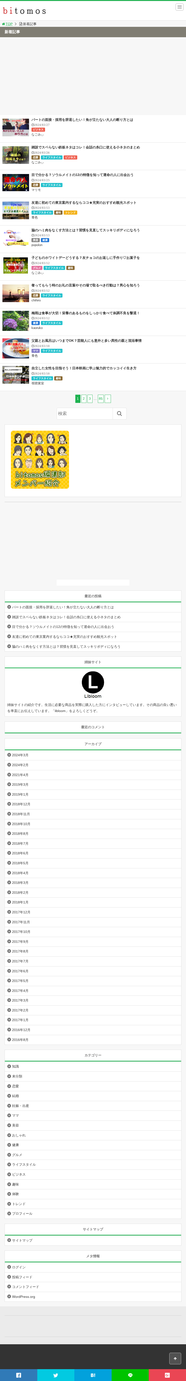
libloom (60, 711)
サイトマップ (22, 1240)
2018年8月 (20, 834)
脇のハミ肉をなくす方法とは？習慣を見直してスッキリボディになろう (85, 230)
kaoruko (37, 328)
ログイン (19, 1267)
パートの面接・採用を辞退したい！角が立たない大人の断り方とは (82, 120)
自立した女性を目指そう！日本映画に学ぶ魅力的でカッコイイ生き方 (84, 368)
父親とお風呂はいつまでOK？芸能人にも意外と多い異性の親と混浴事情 (86, 340)
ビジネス (38, 129)
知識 (15, 1066)
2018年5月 (20, 863)
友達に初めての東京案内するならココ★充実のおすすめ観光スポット (84, 202)
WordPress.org (23, 1297)
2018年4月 (20, 873)
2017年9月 (20, 942)
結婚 (15, 1096)
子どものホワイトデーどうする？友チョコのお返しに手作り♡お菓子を (85, 258)
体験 (15, 1194)
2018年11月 (21, 814)
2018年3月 (20, 883)
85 (101, 398)
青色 (34, 217)
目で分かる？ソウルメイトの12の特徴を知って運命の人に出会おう (82, 175)
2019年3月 (20, 784)
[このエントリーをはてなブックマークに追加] (93, 1375)
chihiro (36, 300)
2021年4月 (20, 775)
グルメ (37, 267)
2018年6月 (20, 853)
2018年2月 (20, 892)
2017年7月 (20, 961)
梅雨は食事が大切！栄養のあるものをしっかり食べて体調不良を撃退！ (85, 313)
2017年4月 (20, 991)
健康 (45, 240)
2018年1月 (20, 902)
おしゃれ (19, 1135)
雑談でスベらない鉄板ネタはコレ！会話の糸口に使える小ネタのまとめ (85, 147)
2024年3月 (20, 755)
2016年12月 (21, 1030)
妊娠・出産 (20, 1106)
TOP (9, 24)
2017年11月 (21, 922)
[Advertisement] (93, 79)
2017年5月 (20, 981)
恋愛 (35, 157)
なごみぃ (37, 134)
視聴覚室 (37, 383)
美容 (35, 240)
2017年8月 (20, 951)
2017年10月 (21, 932)
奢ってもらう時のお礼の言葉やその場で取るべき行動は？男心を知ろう (85, 285)
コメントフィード (25, 1287)
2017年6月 (20, 971)
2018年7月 (20, 843)
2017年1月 (20, 1020)
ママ (35, 350)
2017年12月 (21, 912)
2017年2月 (20, 1010)
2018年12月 (21, 804)
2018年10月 (21, 824)
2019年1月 (20, 794)
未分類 (17, 1076)
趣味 (58, 212)
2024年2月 (20, 765)
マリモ (36, 190)
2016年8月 (20, 1040)
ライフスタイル (51, 157)
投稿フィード (22, 1277)
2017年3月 (20, 1000)
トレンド (70, 212)
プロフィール (22, 1213)
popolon (36, 245)
